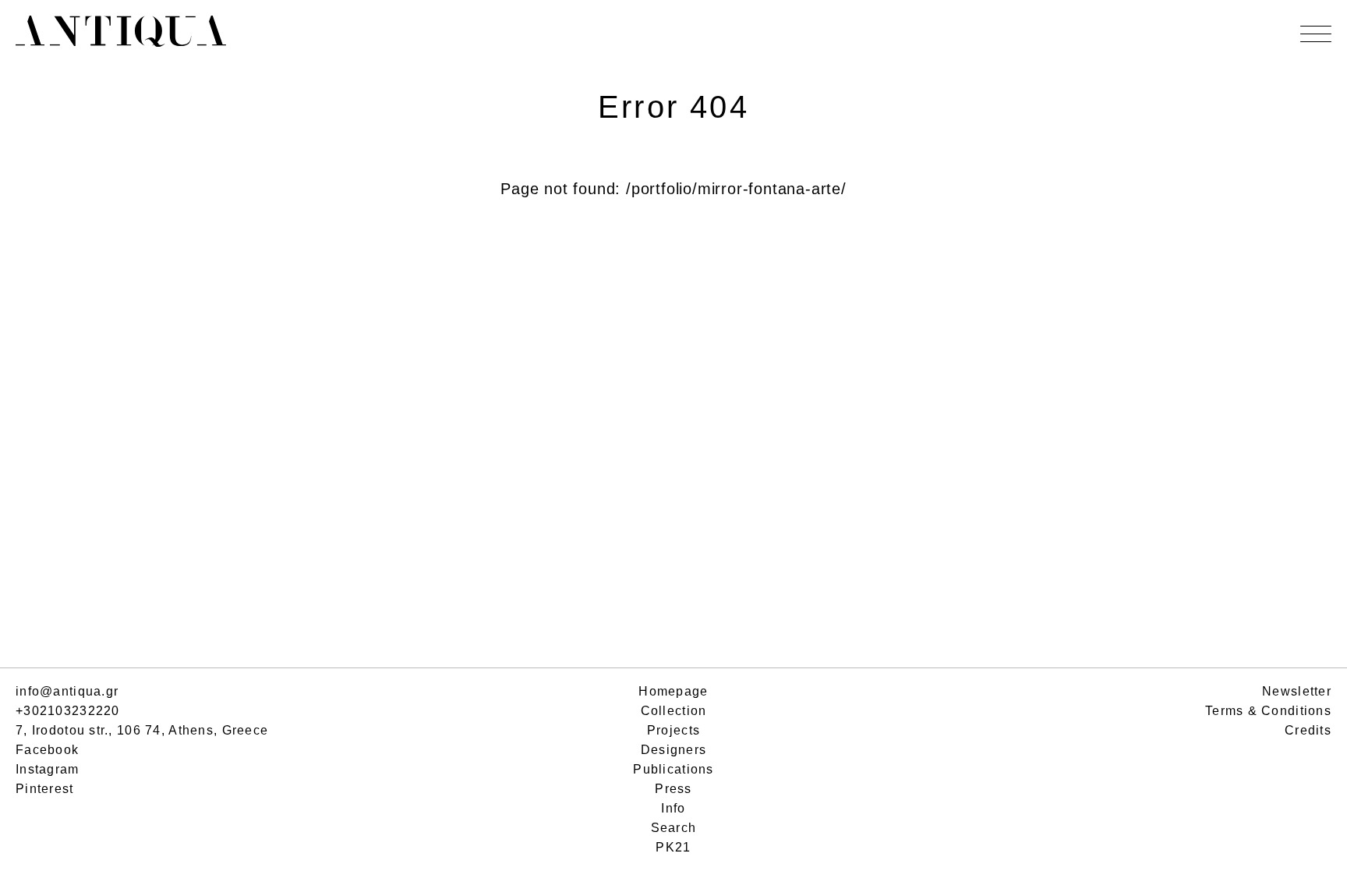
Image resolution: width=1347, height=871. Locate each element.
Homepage (673, 691)
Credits (1308, 730)
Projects (673, 730)
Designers (674, 749)
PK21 (673, 847)
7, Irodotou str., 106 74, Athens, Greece (142, 730)
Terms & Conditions (1268, 710)
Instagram (48, 769)
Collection (674, 710)
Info (673, 808)
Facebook (47, 749)
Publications (673, 769)
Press (673, 788)
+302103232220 (68, 710)
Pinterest (45, 788)
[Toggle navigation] (1315, 34)
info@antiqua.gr (67, 691)
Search (674, 827)
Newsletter (1296, 691)
